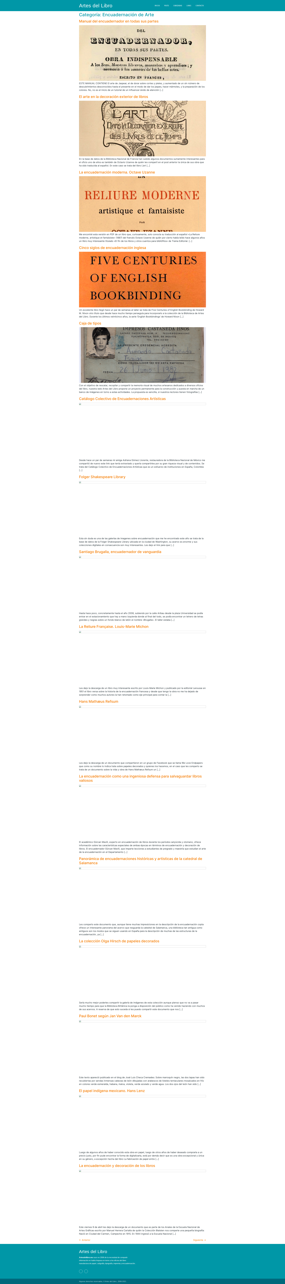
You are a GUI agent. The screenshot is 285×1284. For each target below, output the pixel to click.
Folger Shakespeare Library (102, 477)
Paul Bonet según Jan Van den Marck (110, 1016)
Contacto (200, 5)
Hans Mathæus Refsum (98, 701)
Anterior (84, 1240)
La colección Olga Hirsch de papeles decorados (119, 941)
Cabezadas (177, 5)
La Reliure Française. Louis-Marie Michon (114, 626)
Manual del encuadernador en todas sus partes (119, 21)
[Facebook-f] (81, 1271)
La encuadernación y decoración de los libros (117, 1165)
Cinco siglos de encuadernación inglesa (112, 248)
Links (189, 5)
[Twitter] (86, 1271)
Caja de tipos (90, 323)
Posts (166, 5)
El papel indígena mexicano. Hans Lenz (112, 1091)
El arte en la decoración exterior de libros (113, 96)
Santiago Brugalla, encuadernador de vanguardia (120, 552)
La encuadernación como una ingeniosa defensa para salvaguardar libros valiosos (140, 778)
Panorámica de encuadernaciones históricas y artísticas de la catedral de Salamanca (140, 861)
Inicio (157, 5)
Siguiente (199, 1240)
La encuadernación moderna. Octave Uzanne (117, 172)
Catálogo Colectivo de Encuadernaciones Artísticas (122, 399)
